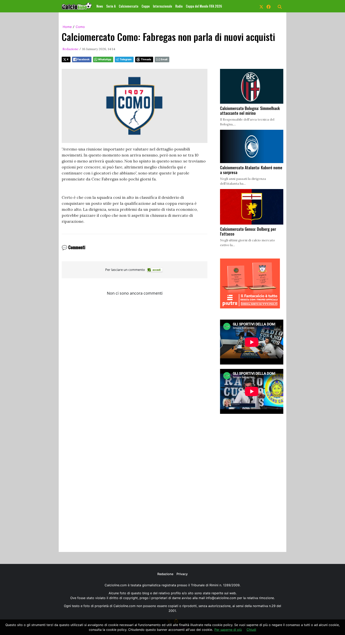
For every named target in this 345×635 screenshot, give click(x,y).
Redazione (70, 49)
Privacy (182, 574)
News (99, 6)
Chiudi (251, 630)
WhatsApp (104, 59)
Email (164, 59)
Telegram (126, 59)
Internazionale (162, 6)
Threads (146, 59)
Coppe (146, 6)
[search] (279, 6)
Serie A (111, 6)
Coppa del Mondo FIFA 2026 (204, 6)
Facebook (83, 59)
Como (80, 27)
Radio (179, 6)
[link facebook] (268, 6)
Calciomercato (128, 6)
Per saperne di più (228, 630)
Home (67, 27)
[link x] (261, 6)
